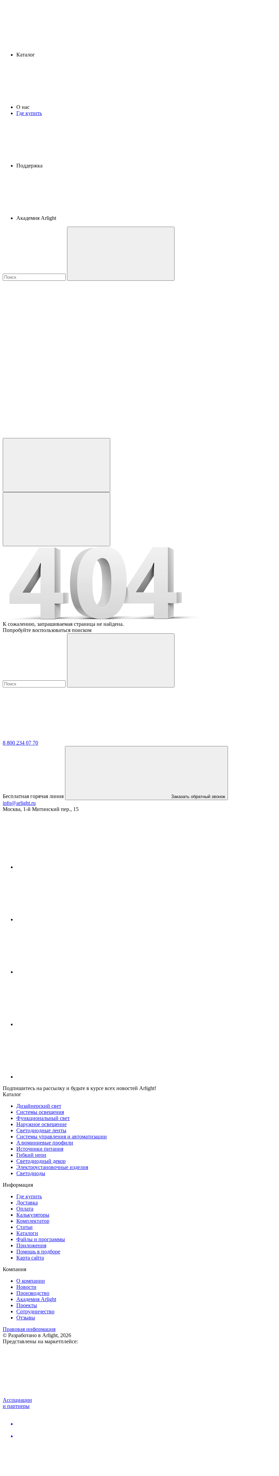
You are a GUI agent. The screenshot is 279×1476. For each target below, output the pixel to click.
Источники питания (39, 1149)
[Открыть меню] (56, 519)
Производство (32, 1293)
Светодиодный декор (41, 1161)
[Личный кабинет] (56, 465)
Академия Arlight (36, 1299)
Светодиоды (30, 1173)
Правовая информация (29, 1329)
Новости (26, 1287)
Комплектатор (32, 1221)
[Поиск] (121, 254)
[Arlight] (54, 737)
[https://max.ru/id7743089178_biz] (67, 1077)
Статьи (24, 1227)
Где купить (29, 113)
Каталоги (27, 1233)
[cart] (54, 330)
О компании (30, 1281)
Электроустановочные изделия (52, 1167)
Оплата (24, 1209)
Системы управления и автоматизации (61, 1136)
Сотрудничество (35, 1311)
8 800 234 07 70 (20, 743)
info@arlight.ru (19, 803)
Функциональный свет (43, 1118)
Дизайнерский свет (38, 1106)
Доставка (27, 1202)
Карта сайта (30, 1258)
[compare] (54, 435)
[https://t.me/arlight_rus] (67, 972)
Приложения (31, 1245)
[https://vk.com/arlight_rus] (67, 867)
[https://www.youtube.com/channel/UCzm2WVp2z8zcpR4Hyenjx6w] (67, 1024)
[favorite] (54, 382)
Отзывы (25, 1317)
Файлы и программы (40, 1239)
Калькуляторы (32, 1215)
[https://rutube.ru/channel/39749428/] (67, 919)
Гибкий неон (31, 1155)
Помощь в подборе (38, 1251)
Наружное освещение (41, 1124)
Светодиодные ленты (41, 1130)
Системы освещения (40, 1112)
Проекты (26, 1305)
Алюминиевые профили (44, 1143)
